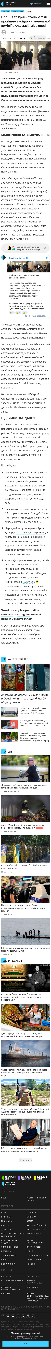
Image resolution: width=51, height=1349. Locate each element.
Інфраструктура (34, 1234)
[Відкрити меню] (49, 3)
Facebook (7, 614)
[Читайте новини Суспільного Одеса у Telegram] (23, 1316)
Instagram (23, 614)
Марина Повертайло (16, 32)
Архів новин (32, 1276)
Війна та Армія (33, 1259)
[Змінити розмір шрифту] (48, 38)
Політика (6, 1251)
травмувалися (20, 513)
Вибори (5, 1225)
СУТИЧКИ (6, 11)
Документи (32, 1287)
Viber (36, 610)
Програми (6, 1294)
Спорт (4, 1259)
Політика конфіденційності (10, 1288)
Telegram (25, 610)
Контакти (6, 1276)
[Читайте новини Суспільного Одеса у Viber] (18, 1316)
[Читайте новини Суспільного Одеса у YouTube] (13, 1316)
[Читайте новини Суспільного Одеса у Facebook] (3, 1316)
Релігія (29, 1251)
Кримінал (6, 1217)
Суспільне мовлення (12, 1280)
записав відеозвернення (30, 532)
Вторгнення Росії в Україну (36, 1199)
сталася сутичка (14, 481)
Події (29, 11)
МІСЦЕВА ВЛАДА (18, 11)
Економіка (6, 1221)
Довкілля (6, 1229)
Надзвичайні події (36, 1225)
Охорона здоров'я (35, 1229)
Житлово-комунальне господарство (13, 1235)
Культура (31, 1217)
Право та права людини (9, 1241)
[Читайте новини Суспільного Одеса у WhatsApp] (28, 1316)
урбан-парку (25, 124)
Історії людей (33, 1247)
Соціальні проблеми (37, 1255)
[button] (30, 582)
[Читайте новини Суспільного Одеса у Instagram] (8, 1316)
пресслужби (25, 509)
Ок (25, 1344)
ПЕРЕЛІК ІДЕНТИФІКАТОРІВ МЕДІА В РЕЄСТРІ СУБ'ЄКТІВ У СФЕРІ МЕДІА (38, 1297)
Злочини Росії (8, 1255)
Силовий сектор (9, 1247)
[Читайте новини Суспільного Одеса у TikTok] (33, 1316)
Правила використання (34, 1281)
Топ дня (30, 1264)
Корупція (31, 1212)
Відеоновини (8, 1264)
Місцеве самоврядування (35, 1241)
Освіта (29, 1221)
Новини (5, 1198)
